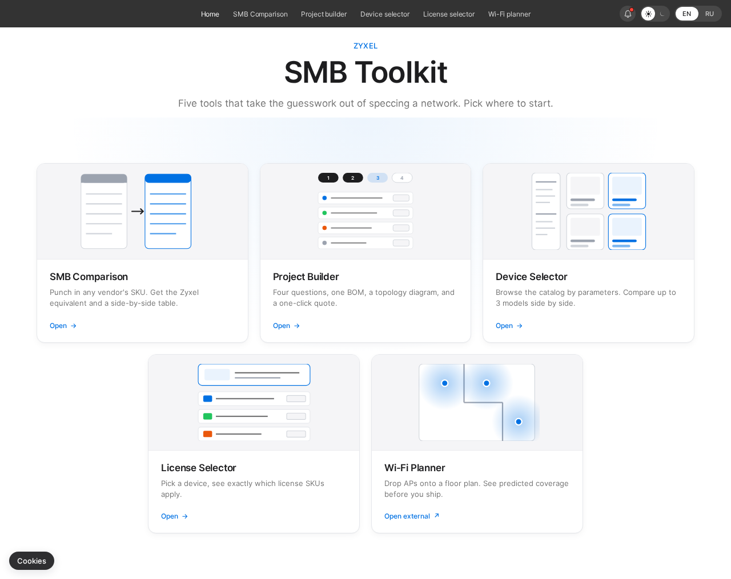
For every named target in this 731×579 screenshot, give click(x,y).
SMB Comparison (260, 14)
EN (686, 14)
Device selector (384, 14)
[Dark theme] (662, 14)
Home (210, 14)
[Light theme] (648, 14)
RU (709, 14)
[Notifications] (628, 14)
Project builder (323, 14)
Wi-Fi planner (509, 14)
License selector (449, 14)
